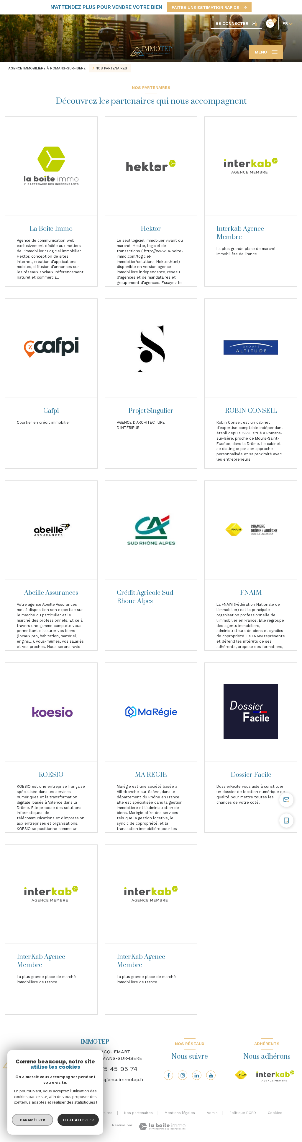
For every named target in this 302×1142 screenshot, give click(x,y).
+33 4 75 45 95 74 (109, 1069)
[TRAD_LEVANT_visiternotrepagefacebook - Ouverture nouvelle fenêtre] (168, 1075)
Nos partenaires (138, 1113)
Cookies (275, 1113)
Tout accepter (78, 1119)
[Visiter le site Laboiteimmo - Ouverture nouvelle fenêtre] (162, 1126)
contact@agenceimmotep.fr (112, 1079)
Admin (212, 1113)
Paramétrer (32, 1119)
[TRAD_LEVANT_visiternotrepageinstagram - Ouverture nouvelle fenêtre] (182, 1075)
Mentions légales (180, 1113)
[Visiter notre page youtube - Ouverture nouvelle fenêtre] (211, 1075)
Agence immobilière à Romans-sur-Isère (47, 68)
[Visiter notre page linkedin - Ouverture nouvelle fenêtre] (196, 1075)
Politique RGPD (242, 1113)
